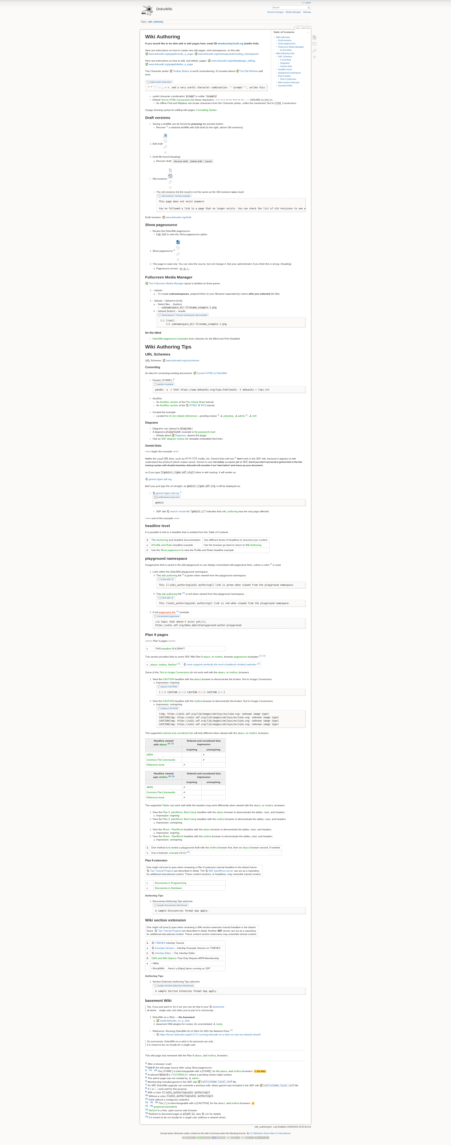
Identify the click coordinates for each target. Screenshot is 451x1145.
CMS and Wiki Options (164, 958)
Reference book (155, 764)
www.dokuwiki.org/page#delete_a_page (171, 64)
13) (264, 656)
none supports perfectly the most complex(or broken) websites (222, 664)
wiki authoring (169, 575)
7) (180, 492)
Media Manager (293, 12)
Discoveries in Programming (170, 882)
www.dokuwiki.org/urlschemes (182, 360)
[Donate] (204, 1137)
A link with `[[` (167, 598)
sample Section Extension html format (175, 986)
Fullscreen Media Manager (291, 47)
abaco (206, 656)
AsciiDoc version (169, 402)
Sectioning (162, 539)
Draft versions (284, 40)
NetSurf (172, 664)
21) (231, 1030)
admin (241, 415)
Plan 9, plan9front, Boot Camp (179, 812)
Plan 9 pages (284, 76)
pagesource (240, 656)
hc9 (254, 415)
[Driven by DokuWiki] (262, 1137)
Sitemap (307, 12)
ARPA (150, 754)
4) (218, 415)
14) (178, 664)
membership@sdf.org (230, 43)
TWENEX (160, 942)
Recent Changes (275, 12)
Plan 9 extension (288, 79)
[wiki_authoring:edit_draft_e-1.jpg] (165, 143)
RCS (203, 405)
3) (174, 379)
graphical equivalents (165, 1106)
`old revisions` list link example (175, 196)
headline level (285, 69)
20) (188, 852)
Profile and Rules (162, 545)
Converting (285, 60)
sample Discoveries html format (172, 905)
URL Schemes (285, 56)
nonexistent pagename (168, 616)
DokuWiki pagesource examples (170, 338)
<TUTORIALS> (179, 1074)
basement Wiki (285, 85)
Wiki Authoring (283, 37)
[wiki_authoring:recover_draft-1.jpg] (193, 161)
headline (166, 648)
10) (183, 593)
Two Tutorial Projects (161, 870)
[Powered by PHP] (218, 1137)
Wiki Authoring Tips (285, 53)
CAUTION (168, 679)
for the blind (286, 50)
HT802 (193, 405)
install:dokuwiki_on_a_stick (175, 1020)
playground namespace (289, 73)
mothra (219, 656)
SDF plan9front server (221, 870)
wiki (207, 1113)
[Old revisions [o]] (314, 44)
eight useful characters (160, 82)
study (219, 1024)
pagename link (167, 612)
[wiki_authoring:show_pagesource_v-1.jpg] (178, 250)
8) (271, 564)
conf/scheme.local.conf (168, 497)
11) (177, 611)
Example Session (164, 948)
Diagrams (285, 63)
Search (309, 7)
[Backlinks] (314, 50)
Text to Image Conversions (174, 672)
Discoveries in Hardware (168, 888)
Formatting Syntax (206, 110)
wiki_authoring (155, 22)
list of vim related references (181, 415)
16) (169, 744)
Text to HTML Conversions (176, 99)
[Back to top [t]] (314, 57)
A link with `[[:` (167, 579)
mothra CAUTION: (169, 708)
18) (169, 776)
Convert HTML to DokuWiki (212, 373)
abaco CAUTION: (169, 687)
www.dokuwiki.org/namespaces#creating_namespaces (228, 53)
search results (178, 511)
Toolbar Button (181, 71)
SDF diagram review (172, 438)
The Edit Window (248, 71)
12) (260, 656)
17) (172, 744)
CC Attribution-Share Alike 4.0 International (270, 1133)
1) (167, 126)
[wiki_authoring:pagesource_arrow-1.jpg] (184, 268)
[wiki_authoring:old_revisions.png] (170, 178)
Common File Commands (161, 759)
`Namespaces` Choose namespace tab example (184, 315)
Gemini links (286, 66)
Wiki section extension (288, 82)
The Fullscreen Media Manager (166, 283)
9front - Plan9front (173, 829)
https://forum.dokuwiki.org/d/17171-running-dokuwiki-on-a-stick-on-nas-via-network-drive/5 (210, 1034)
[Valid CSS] (247, 1137)
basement (218, 1006)
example (174, 852)
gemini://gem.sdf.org (160, 479)
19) (173, 776)
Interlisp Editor (163, 953)
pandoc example (165, 384)
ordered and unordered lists (177, 733)
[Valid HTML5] (233, 1137)
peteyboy (228, 415)
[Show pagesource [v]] (314, 37)
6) (235, 458)
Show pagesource (287, 43)
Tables (165, 805)
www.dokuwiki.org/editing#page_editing (233, 60)
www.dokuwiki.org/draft (178, 217)
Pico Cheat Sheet (195, 402)
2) (174, 250)
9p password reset (205, 431)
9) (183, 574)
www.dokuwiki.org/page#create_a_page (171, 53)
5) (247, 415)
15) (258, 664)
